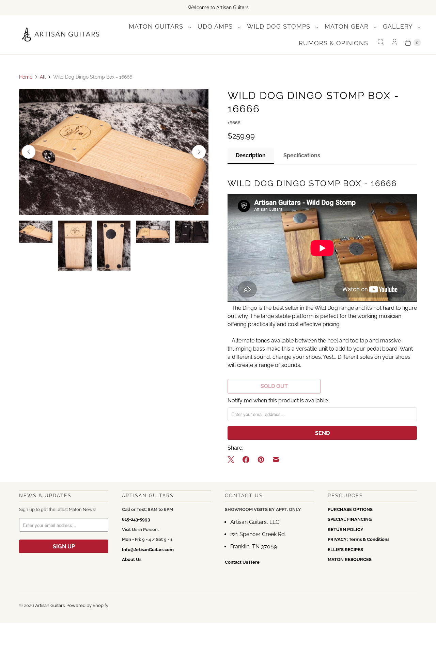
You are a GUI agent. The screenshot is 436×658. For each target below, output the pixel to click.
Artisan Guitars (50, 605)
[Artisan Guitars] (61, 35)
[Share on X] (233, 459)
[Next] (199, 152)
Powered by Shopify (87, 605)
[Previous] (28, 152)
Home (25, 77)
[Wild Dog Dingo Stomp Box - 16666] (113, 152)
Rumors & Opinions (333, 43)
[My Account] (394, 42)
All (43, 77)
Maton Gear (348, 26)
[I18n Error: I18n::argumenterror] (35, 232)
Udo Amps (216, 26)
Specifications (301, 155)
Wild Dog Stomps (279, 26)
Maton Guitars (157, 26)
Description (251, 155)
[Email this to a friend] (275, 459)
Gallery (399, 26)
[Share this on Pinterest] (260, 459)
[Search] (381, 42)
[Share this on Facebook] (245, 459)
